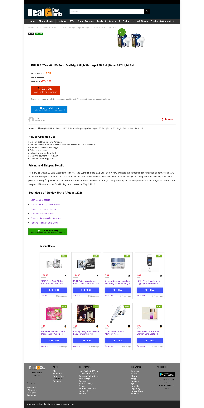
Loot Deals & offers (40, 200)
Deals (100, 21)
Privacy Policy (59, 376)
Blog (55, 371)
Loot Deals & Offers (88, 371)
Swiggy (134, 378)
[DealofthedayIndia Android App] (167, 373)
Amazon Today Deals (89, 376)
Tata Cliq (135, 386)
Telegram (32, 392)
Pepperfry (135, 388)
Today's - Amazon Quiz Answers (46, 218)
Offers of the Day (87, 373)
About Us (57, 373)
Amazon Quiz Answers (85, 379)
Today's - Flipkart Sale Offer (44, 222)
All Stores (142, 21)
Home (32, 21)
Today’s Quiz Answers (85, 392)
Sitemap (57, 381)
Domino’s (135, 381)
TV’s (72, 21)
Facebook (32, 387)
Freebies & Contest (161, 21)
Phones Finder (46, 21)
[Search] (147, 11)
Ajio (132, 383)
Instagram (31, 395)
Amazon (113, 21)
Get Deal (54, 290)
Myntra (134, 376)
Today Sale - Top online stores (46, 204)
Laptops (61, 21)
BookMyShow (137, 391)
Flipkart (127, 21)
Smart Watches (86, 21)
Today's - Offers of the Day (44, 209)
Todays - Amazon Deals (42, 213)
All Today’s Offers (87, 388)
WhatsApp (32, 390)
